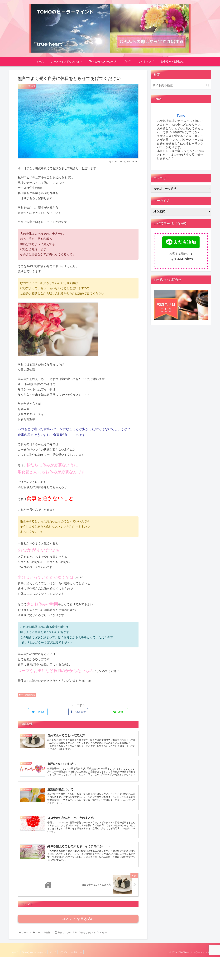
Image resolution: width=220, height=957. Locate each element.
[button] (207, 85)
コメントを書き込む (78, 919)
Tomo (181, 115)
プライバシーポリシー (70, 952)
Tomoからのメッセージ (34, 952)
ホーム (15, 952)
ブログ (52, 952)
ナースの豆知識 (28, 695)
